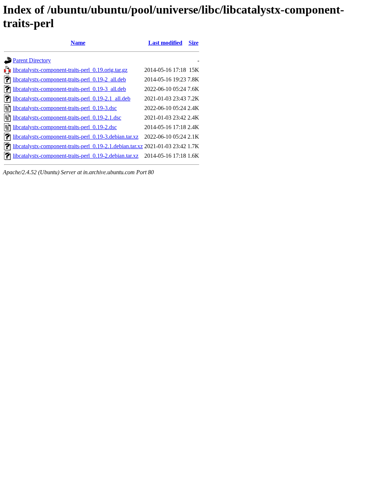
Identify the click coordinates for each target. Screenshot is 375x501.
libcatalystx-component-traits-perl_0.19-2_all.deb (69, 79)
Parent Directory (32, 60)
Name (78, 43)
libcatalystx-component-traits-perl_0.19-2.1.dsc (67, 117)
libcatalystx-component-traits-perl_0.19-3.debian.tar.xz (75, 137)
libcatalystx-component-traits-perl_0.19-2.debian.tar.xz (75, 156)
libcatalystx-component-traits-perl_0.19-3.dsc (65, 108)
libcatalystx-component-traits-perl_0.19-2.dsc (65, 127)
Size (193, 43)
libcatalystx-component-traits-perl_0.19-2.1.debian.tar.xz (78, 146)
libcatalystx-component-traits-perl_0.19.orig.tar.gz (70, 70)
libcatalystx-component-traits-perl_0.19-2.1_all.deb (71, 98)
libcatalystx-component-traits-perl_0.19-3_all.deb (69, 89)
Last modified (165, 43)
